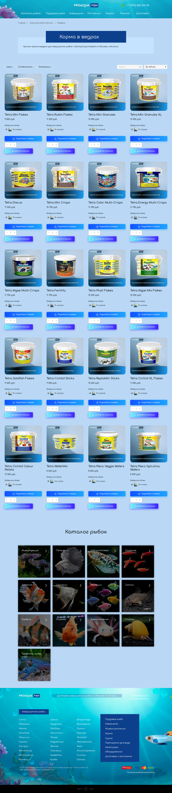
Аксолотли (56, 733)
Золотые (27, 585)
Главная (21, 23)
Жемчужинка (84, 742)
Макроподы (83, 719)
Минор (54, 746)
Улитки (129, 619)
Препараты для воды (117, 743)
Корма (109, 733)
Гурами (23, 742)
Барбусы (26, 619)
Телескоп (82, 737)
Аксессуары (111, 747)
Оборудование (113, 752)
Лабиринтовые (100, 550)
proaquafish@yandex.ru (139, 699)
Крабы (53, 759)
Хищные (61, 619)
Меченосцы (25, 750)
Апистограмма (86, 750)
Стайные (130, 550)
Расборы (55, 728)
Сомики (129, 585)
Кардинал (56, 724)
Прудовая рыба (114, 719)
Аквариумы (111, 724)
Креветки (56, 755)
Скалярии (61, 585)
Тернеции (96, 585)
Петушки (61, 550)
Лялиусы (23, 746)
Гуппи (22, 719)
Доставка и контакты (118, 756)
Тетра (54, 737)
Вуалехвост (83, 724)
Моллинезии (26, 755)
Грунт (109, 738)
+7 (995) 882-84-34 (138, 5)
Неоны (22, 728)
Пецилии (24, 737)
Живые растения (115, 729)
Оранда (81, 733)
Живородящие (30, 550)
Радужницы (57, 742)
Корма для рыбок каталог (41, 23)
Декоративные (100, 619)
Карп (80, 746)
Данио (54, 719)
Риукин (81, 728)
